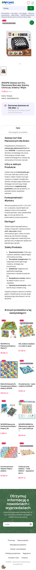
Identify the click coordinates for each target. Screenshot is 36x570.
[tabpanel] (18, 42)
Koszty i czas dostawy (18, 549)
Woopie (9, 96)
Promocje (11, 540)
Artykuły (25, 558)
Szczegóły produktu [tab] (18, 132)
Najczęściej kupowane (18, 545)
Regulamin (27, 553)
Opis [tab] (18, 128)
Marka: (4, 96)
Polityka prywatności (12, 553)
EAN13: (4, 98)
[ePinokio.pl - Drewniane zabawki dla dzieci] (8, 3)
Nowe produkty (22, 540)
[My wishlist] (28, 3)
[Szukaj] (31, 8)
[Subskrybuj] (31, 524)
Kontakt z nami (13, 558)
